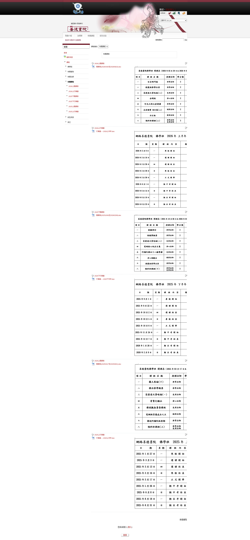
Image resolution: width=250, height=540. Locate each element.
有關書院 (71, 72)
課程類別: (94, 47)
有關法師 (71, 77)
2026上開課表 (99, 63)
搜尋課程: (158, 40)
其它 (69, 122)
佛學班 (70, 67)
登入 (130, 527)
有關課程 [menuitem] (91, 36)
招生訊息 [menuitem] (103, 36)
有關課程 (78, 40)
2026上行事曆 (99, 128)
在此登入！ (171, 9)
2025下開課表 (99, 212)
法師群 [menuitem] (79, 36)
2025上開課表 (99, 361)
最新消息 (70, 57)
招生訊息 (71, 117)
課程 (71, 40)
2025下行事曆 (99, 276)
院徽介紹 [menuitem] (68, 36)
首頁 (66, 40)
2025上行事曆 (99, 435)
